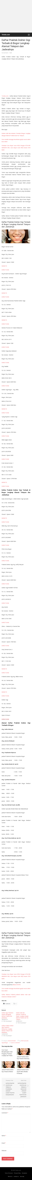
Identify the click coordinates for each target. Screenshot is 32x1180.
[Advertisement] (16, 16)
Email (4, 1143)
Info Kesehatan (12, 1040)
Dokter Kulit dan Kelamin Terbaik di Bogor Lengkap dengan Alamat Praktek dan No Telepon (22, 1016)
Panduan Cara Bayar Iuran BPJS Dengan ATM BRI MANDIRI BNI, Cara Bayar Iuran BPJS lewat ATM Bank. (16, 148)
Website (4, 1150)
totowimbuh (5, 53)
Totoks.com (6, 35)
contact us (16, 1176)
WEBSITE (4, 266)
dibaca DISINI (17, 984)
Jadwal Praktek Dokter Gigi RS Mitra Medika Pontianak (23, 1071)
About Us (10, 1176)
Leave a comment (15, 1042)
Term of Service (9, 1173)
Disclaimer (24, 1173)
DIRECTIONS (5, 270)
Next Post (22, 1088)
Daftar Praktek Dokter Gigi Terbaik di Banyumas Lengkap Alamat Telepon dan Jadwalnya (7, 1029)
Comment (5, 1113)
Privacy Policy (17, 1173)
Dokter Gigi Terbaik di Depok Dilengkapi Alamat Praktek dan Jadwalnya (7, 1015)
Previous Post (10, 1087)
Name (4, 1135)
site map (22, 1176)
